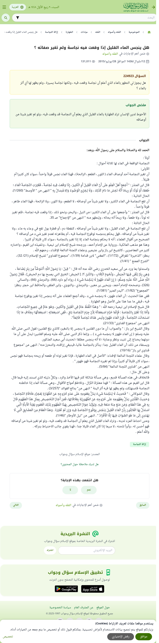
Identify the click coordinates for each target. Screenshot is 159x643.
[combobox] (87, 18)
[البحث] (6, 18)
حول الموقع (103, 608)
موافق (143, 636)
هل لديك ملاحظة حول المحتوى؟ (80, 464)
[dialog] (78, 631)
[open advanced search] (17, 17)
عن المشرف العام (83, 608)
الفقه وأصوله (110, 54)
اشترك (50, 550)
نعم (89, 489)
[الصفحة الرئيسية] (149, 32)
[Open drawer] (4, 7)
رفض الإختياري (120, 636)
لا (70, 489)
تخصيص (8, 637)
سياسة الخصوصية (60, 608)
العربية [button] (15, 7)
